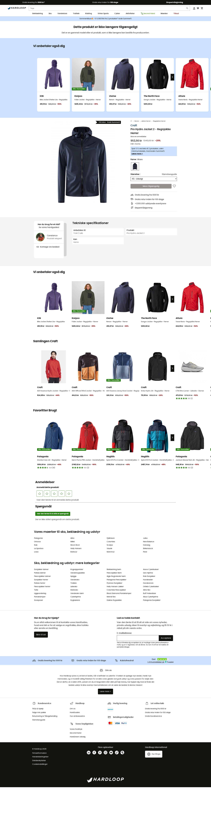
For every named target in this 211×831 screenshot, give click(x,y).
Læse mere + (137, 154)
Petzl (145, 552)
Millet (72, 542)
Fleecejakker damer (42, 576)
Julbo (145, 538)
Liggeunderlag (40, 593)
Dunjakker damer (41, 569)
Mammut (110, 552)
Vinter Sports (103, 13)
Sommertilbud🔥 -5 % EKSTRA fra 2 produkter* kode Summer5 (105, 19)
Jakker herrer (146, 121)
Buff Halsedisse (149, 593)
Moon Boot (75, 545)
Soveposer (38, 600)
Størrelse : (135, 174)
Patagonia (38, 538)
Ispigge (73, 576)
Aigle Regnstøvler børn (116, 576)
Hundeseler (148, 580)
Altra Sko (146, 590)
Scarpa (110, 545)
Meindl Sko (111, 597)
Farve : (137, 159)
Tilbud (176, 13)
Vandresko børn (77, 593)
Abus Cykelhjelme (150, 597)
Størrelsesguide (169, 174)
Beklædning (37, 13)
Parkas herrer (39, 583)
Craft (134, 125)
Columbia (111, 542)
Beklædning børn (114, 569)
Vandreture (62, 13)
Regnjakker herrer (159, 121)
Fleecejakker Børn (114, 573)
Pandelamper (39, 597)
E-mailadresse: (124, 633)
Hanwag (146, 545)
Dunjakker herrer (41, 580)
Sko (50, 13)
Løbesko (73, 586)
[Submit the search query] (187, 8)
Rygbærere (75, 600)
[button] (82, 164)
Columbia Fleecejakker (116, 590)
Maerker (164, 13)
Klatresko (74, 590)
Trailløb (76, 13)
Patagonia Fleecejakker (116, 580)
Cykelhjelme (75, 597)
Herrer (136, 121)
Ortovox (37, 542)
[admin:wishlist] (174, 186)
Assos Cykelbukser (151, 569)
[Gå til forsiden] (132, 121)
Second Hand (149, 13)
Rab (35, 545)
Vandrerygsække (77, 573)
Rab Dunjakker (149, 576)
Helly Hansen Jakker (115, 586)
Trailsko (73, 583)
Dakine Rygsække (114, 600)
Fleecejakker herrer (42, 586)
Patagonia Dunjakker (151, 600)
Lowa (36, 552)
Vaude (109, 548)
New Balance (148, 542)
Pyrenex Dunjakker (114, 583)
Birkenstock (148, 548)
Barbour (73, 552)
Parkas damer (40, 573)
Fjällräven (111, 538)
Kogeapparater (76, 569)
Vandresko (74, 580)
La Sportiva (38, 548)
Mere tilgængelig (151, 186)
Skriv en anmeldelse (138, 136)
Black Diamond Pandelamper (119, 593)
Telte (36, 590)
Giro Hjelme (148, 573)
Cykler (117, 13)
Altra (72, 538)
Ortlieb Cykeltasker (151, 586)
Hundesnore (148, 583)
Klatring (88, 13)
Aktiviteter (130, 13)
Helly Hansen (75, 548)
